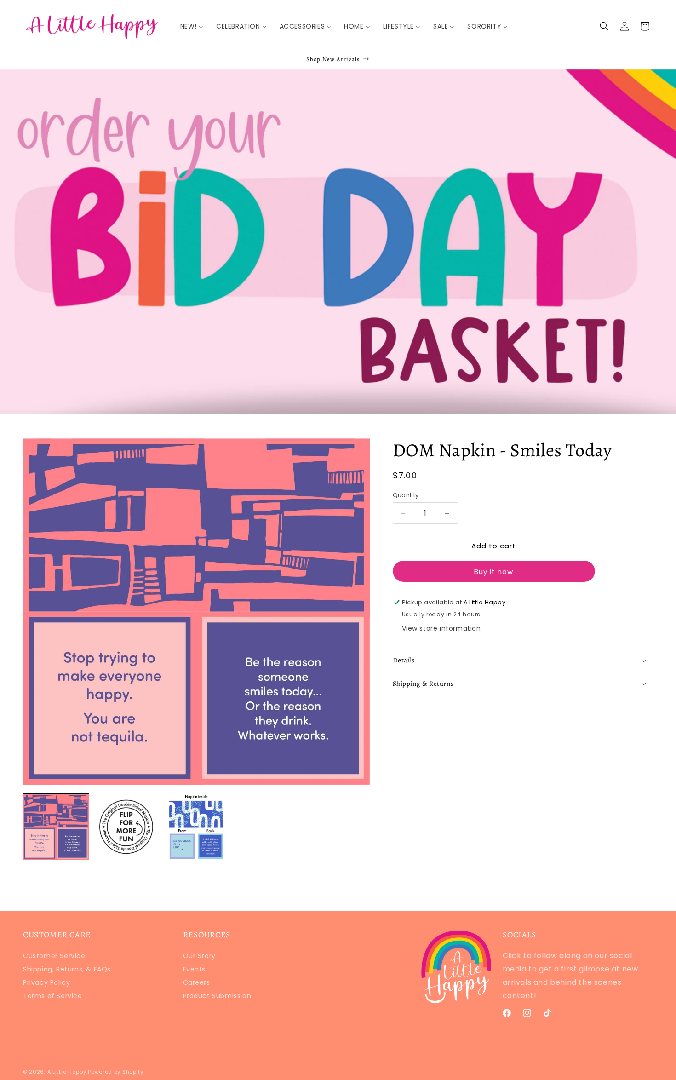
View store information (441, 628)
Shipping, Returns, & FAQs (67, 969)
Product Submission (217, 996)
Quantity (406, 495)
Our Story (199, 957)
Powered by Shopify (115, 1071)
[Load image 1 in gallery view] (56, 827)
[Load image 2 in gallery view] (126, 827)
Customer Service (54, 957)
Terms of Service (52, 996)
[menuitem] (192, 26)
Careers (196, 982)
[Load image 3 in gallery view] (196, 827)
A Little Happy (66, 1071)
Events (194, 969)
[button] (604, 26)
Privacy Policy (46, 982)
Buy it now (493, 571)
